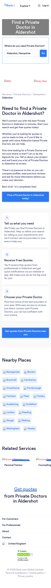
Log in (45, 5)
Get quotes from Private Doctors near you (25, 332)
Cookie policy (36, 573)
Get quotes (25, 489)
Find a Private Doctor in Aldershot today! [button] (25, 196)
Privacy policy (25, 576)
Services (6, 94)
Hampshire (39, 94)
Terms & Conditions (16, 573)
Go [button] (43, 53)
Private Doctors (22, 94)
